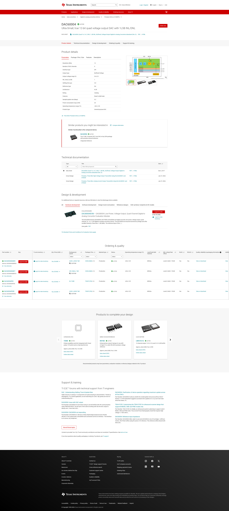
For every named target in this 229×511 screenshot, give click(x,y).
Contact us (92, 461)
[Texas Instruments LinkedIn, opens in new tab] (146, 467)
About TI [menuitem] (130, 12)
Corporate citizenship (67, 483)
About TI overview (66, 461)
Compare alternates (118, 125)
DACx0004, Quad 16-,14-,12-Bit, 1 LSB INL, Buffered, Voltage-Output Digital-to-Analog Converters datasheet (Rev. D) (104, 34)
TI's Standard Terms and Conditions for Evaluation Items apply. (79, 232)
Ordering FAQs (121, 470)
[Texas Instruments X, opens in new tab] (159, 461)
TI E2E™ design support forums (97, 464)
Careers (64, 464)
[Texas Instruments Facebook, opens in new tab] (152, 461)
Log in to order (158, 212)
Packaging (92, 473)
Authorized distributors (123, 473)
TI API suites (120, 461)
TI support (106, 436)
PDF (139, 34)
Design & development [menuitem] (88, 12)
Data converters (71, 17)
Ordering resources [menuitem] (118, 12)
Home (63, 17)
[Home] (74, 5)
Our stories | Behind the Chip (69, 470)
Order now (163, 25)
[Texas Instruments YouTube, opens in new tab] (159, 467)
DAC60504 (83, 134)
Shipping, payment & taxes (124, 467)
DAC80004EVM (88, 214)
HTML (143, 34)
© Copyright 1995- (68, 507)
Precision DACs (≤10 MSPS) (112, 17)
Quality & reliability (94, 477)
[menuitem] (166, 12)
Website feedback (122, 503)
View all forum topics (69, 427)
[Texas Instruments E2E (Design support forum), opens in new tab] (152, 467)
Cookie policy (74, 503)
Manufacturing (66, 480)
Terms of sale (93, 503)
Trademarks (112, 503)
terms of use (123, 432)
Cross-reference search (95, 467)
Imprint (132, 503)
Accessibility (65, 503)
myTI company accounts (124, 464)
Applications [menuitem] (74, 12)
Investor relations (66, 477)
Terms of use (103, 503)
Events (63, 473)
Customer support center (96, 470)
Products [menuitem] (64, 12)
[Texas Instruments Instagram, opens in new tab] (146, 461)
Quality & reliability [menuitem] (104, 12)
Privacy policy (84, 503)
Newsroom (65, 467)
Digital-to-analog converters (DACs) (90, 17)
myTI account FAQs (94, 480)
